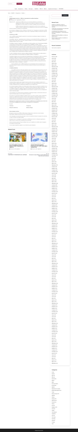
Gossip (53, 372)
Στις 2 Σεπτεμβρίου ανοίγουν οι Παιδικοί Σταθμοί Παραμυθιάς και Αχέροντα (16, 146)
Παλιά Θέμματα (54, 412)
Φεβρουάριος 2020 (55, 183)
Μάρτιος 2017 (54, 241)
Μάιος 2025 (54, 81)
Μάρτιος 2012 (54, 341)
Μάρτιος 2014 (54, 301)
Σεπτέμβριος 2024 (55, 95)
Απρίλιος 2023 (54, 123)
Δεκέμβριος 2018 (54, 206)
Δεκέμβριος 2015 (54, 266)
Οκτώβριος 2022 (54, 133)
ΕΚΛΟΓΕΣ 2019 (54, 400)
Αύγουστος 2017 (54, 233)
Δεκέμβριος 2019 (54, 186)
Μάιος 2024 (54, 101)
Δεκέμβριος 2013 (54, 306)
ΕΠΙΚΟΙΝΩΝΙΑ (61, 8)
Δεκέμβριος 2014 (54, 286)
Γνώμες (53, 392)
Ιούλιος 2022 (54, 138)
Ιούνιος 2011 (54, 356)
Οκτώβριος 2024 (54, 93)
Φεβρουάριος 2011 (55, 363)
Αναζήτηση (65, 15)
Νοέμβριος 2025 (54, 71)
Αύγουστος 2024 (54, 96)
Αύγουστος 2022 (54, 136)
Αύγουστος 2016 (54, 253)
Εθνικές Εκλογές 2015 (55, 393)
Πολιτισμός (30, 8)
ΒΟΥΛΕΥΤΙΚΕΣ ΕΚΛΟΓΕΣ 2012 (56, 390)
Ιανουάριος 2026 (54, 68)
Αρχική (16, 8)
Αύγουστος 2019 (54, 193)
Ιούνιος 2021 (54, 158)
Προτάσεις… (54, 418)
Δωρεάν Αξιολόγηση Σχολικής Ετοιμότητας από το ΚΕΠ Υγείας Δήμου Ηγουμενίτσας (39, 146)
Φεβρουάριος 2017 (55, 243)
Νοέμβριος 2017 (54, 228)
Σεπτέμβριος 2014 (55, 291)
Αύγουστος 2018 (54, 213)
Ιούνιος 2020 (54, 176)
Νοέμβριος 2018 (54, 208)
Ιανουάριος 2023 (54, 128)
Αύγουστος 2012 (54, 333)
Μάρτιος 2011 (54, 361)
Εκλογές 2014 (54, 398)
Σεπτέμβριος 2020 (55, 171)
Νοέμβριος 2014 (54, 288)
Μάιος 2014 (54, 298)
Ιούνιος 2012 (54, 336)
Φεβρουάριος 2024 (55, 106)
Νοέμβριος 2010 (54, 407)
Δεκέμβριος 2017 (54, 226)
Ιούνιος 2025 (54, 80)
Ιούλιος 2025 (54, 78)
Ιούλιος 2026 (54, 58)
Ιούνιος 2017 (54, 236)
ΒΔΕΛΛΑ (53, 387)
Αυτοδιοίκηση (54, 385)
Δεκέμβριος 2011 (54, 346)
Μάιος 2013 (54, 318)
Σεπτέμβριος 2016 (55, 251)
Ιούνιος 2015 (54, 276)
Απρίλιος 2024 (54, 103)
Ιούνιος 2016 (54, 256)
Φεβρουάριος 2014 (55, 303)
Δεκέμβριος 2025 (54, 70)
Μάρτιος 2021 (54, 163)
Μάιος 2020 (54, 178)
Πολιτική (53, 415)
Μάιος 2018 (54, 218)
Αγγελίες (53, 373)
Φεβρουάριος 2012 (55, 343)
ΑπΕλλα (53, 380)
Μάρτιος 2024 (54, 105)
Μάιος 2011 (54, 358)
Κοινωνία (53, 405)
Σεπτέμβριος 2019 (55, 191)
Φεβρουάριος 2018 (55, 223)
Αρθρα (53, 382)
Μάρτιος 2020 (54, 181)
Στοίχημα (53, 422)
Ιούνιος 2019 (54, 196)
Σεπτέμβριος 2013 (55, 311)
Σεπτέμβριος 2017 (55, 231)
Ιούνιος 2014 (54, 296)
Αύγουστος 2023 (54, 116)
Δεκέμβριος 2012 (54, 326)
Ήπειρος (26, 8)
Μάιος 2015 (54, 278)
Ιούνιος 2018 (54, 216)
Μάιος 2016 (54, 258)
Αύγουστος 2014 (54, 293)
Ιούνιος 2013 (54, 316)
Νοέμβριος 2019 (54, 188)
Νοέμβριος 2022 (54, 131)
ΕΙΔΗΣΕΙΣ (53, 395)
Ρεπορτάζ (53, 420)
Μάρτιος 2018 (54, 221)
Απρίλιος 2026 (54, 63)
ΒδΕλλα (45, 8)
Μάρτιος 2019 (54, 201)
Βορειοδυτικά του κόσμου (52, 8)
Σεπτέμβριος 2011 (55, 351)
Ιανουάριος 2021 (54, 166)
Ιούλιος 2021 (54, 156)
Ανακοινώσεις (54, 378)
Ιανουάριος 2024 (54, 108)
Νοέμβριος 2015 (54, 268)
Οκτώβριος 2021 (54, 153)
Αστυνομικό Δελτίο (55, 383)
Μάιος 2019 (54, 198)
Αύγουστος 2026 (54, 56)
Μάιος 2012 (54, 338)
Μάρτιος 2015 (54, 281)
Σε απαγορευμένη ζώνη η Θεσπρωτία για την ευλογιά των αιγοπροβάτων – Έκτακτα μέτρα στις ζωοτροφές (60, 32)
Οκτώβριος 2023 (54, 113)
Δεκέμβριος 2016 (54, 246)
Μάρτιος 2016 (54, 261)
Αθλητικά (41, 8)
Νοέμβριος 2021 (54, 151)
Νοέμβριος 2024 (54, 91)
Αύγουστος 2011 (54, 353)
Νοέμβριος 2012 (54, 328)
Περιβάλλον (36, 8)
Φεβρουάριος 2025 (55, 86)
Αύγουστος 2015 (54, 273)
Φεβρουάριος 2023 (55, 126)
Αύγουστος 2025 (54, 76)
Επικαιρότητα (20, 8)
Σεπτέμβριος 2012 (55, 331)
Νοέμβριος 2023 (54, 111)
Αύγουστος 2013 (54, 313)
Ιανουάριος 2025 (54, 88)
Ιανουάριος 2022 (54, 148)
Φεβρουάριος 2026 (55, 66)
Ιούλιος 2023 (54, 118)
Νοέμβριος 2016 (54, 248)
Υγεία (52, 423)
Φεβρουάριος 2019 (55, 203)
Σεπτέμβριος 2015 (55, 271)
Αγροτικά (53, 375)
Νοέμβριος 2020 (54, 168)
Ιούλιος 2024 (54, 98)
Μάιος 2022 (54, 141)
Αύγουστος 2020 (54, 173)
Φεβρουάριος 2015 (55, 283)
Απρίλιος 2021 (54, 161)
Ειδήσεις (53, 397)
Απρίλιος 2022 (54, 143)
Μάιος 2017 (54, 238)
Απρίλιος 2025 (54, 83)
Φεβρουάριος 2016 (55, 263)
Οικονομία (53, 408)
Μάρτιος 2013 (54, 321)
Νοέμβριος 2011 (54, 348)
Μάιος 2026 (54, 61)
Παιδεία (10, 16)
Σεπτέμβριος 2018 (55, 211)
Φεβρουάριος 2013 (55, 323)
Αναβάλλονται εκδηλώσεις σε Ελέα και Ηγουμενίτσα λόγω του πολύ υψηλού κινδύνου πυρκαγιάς (59, 25)
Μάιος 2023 (54, 121)
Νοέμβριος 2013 (54, 308)
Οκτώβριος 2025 (54, 73)
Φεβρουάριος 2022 (55, 146)
